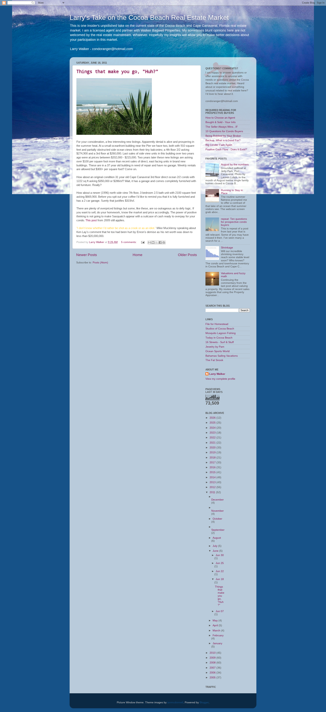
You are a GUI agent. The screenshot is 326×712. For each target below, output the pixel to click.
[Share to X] (156, 242)
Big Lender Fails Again (218, 144)
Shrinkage (227, 247)
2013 (213, 482)
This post (91, 220)
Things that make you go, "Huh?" (117, 71)
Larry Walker (217, 374)
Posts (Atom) (100, 262)
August (217, 537)
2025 (213, 422)
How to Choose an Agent (220, 117)
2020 (213, 447)
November (217, 510)
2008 (213, 662)
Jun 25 (220, 563)
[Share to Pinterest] (164, 242)
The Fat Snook (214, 360)
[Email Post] (142, 242)
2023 (213, 432)
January (217, 643)
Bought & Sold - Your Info (220, 122)
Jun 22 (220, 571)
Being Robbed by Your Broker (223, 135)
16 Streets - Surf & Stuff (219, 342)
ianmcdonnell (175, 702)
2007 (213, 667)
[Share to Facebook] (160, 242)
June (216, 550)
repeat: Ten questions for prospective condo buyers (234, 222)
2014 (213, 477)
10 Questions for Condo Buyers (224, 131)
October (217, 518)
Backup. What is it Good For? (223, 140)
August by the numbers (235, 164)
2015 (213, 472)
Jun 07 (220, 611)
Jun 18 (220, 579)
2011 (213, 492)
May (215, 620)
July (215, 546)
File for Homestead (216, 324)
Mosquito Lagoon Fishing (220, 333)
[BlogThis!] (153, 242)
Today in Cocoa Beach (218, 337)
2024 (213, 427)
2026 (213, 417)
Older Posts (187, 255)
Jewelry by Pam (214, 346)
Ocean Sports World (217, 351)
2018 (213, 457)
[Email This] (149, 242)
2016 (213, 467)
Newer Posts (86, 255)
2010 (213, 652)
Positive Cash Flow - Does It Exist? (226, 149)
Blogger (204, 702)
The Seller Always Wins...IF (221, 126)
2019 (213, 452)
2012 (213, 487)
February (218, 635)
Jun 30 (220, 555)
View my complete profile (220, 378)
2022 (213, 437)
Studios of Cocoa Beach (219, 328)
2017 (213, 462)
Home (137, 255)
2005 (213, 677)
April (216, 625)
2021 (213, 442)
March (217, 630)
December (217, 499)
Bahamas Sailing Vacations (221, 355)
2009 (213, 657)
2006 (213, 672)
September (218, 529)
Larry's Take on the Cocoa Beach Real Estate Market (149, 17)
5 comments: (129, 242)
